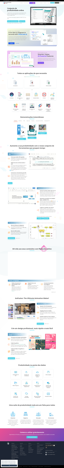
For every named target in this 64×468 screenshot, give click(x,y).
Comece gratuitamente (32, 437)
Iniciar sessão (57, 2)
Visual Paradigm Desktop (14, 0)
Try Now (11, 43)
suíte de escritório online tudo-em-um (32, 76)
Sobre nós (30, 445)
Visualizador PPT (47, 120)
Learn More (17, 43)
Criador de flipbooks (14, 447)
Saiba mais (10, 183)
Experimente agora (11, 238)
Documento (40, 218)
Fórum (29, 446)
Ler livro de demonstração (21, 139)
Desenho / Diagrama (23, 454)
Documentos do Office (39, 120)
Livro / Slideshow (22, 453)
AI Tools (32, 2)
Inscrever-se (52, 2)
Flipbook (15, 120)
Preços (49, 2)
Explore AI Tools (22, 21)
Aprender (21, 450)
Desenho (32, 120)
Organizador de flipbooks (42, 133)
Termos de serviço (40, 445)
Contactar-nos (30, 450)
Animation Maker (14, 449)
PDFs (24, 120)
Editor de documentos (14, 457)
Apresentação (46, 218)
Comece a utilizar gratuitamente (13, 21)
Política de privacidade (34, 466)
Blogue (21, 446)
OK (9, 465)
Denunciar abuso (39, 453)
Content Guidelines (40, 449)
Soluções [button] (41, 2)
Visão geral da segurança (47, 466)
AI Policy (38, 446)
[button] (26, 2)
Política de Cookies (13, 463)
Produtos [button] (21, 2)
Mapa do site (30, 452)
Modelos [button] (45, 2)
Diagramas (28, 120)
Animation (20, 120)
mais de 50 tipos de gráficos (19, 344)
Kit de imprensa (30, 449)
